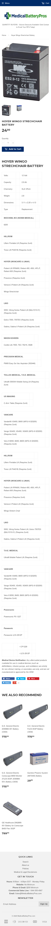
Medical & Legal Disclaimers (25, 872)
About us (25, 865)
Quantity (5, 138)
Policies (25, 868)
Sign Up (44, 904)
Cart (47, 3)
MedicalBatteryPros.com (26, 916)
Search (25, 861)
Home (4, 35)
